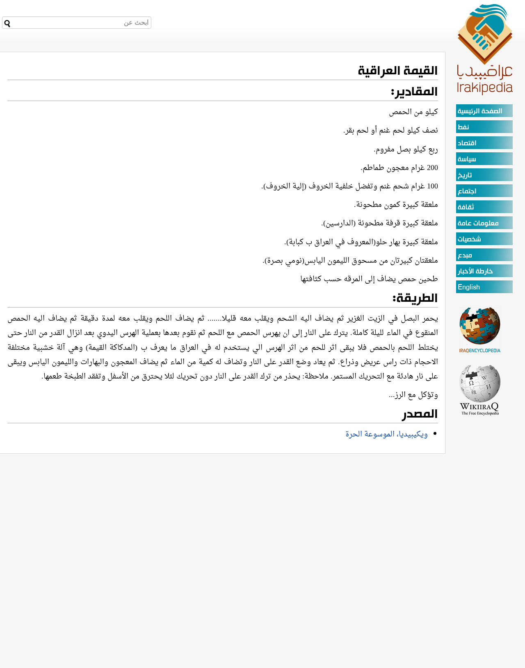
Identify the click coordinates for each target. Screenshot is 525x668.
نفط (463, 127)
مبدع (465, 256)
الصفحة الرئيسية (480, 111)
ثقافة (466, 207)
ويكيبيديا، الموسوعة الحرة (386, 434)
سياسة (467, 159)
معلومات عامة (478, 224)
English (469, 288)
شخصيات (469, 240)
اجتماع (467, 191)
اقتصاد (467, 143)
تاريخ (465, 175)
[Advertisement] (279, 511)
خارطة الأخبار (475, 272)
